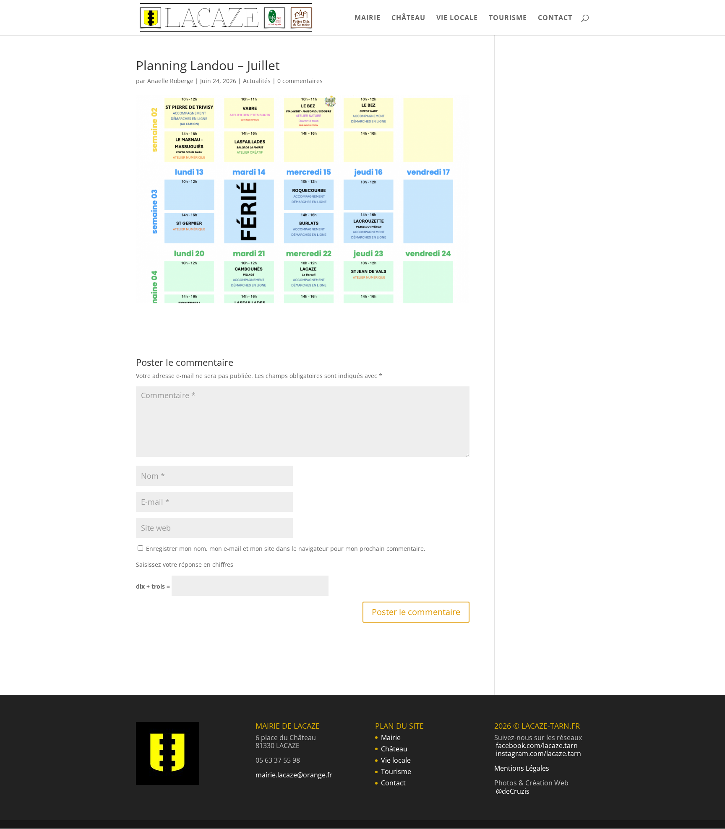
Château (408, 18)
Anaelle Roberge (170, 81)
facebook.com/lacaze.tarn (537, 745)
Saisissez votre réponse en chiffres (184, 564)
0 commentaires (300, 81)
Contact (555, 18)
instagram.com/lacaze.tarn (538, 753)
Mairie (368, 18)
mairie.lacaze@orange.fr (294, 774)
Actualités (257, 81)
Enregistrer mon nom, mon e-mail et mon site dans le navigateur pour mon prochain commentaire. (285, 549)
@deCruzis (512, 791)
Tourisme (508, 18)
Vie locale (457, 18)
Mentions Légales (521, 768)
